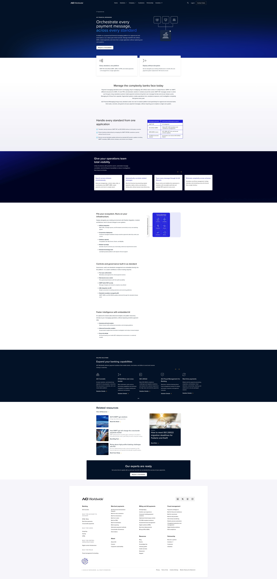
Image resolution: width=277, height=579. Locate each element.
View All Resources (101, 412)
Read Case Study (115, 453)
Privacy (158, 570)
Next (181, 172)
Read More (154, 443)
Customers (141, 3)
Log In (193, 3)
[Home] (92, 498)
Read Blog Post (114, 439)
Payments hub (100, 11)
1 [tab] (138, 398)
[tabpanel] (106, 383)
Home (116, 3)
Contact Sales (201, 3)
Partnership (150, 3)
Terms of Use (165, 570)
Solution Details (100, 391)
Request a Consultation (105, 47)
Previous (178, 172)
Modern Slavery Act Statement (187, 570)
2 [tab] (139, 398)
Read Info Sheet (114, 421)
